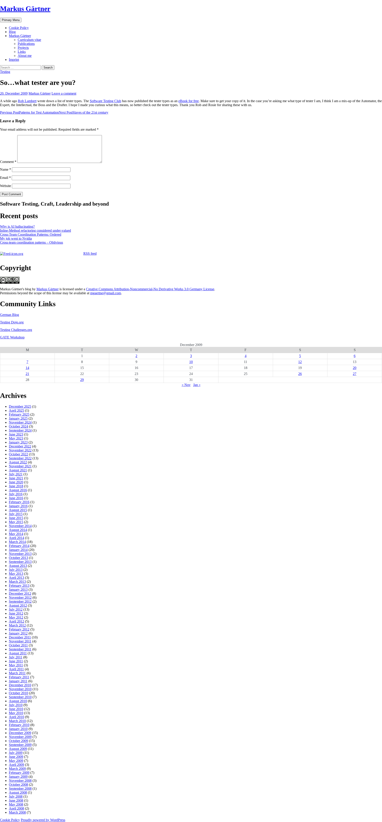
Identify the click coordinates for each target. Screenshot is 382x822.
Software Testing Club (105, 101)
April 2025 (16, 410)
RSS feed (90, 253)
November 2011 (20, 641)
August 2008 (18, 792)
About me (25, 55)
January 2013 (18, 589)
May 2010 (16, 713)
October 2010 (18, 693)
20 (354, 368)
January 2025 (18, 418)
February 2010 (19, 725)
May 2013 (16, 573)
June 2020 (16, 482)
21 (27, 374)
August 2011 (18, 653)
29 (82, 380)
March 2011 (17, 673)
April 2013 (16, 577)
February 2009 (19, 772)
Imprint (14, 59)
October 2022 (18, 454)
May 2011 (16, 665)
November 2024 (20, 422)
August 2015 (18, 510)
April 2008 (16, 808)
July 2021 (16, 474)
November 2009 (20, 737)
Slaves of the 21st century (83, 112)
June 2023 (16, 434)
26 (300, 374)
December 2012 (20, 593)
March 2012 (17, 625)
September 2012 (20, 601)
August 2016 (18, 490)
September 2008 (20, 788)
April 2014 (16, 538)
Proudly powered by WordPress (43, 820)
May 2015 (16, 522)
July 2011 (15, 657)
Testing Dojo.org (12, 322)
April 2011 (16, 669)
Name (5, 169)
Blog (12, 32)
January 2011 (18, 681)
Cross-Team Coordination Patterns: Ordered (30, 234)
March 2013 (17, 581)
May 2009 (16, 761)
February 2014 (19, 546)
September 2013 (20, 562)
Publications (26, 44)
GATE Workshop (12, 337)
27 (354, 374)
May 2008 (16, 804)
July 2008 (16, 796)
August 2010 (18, 701)
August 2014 (18, 530)
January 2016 (18, 506)
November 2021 (20, 466)
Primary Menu (11, 20)
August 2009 (18, 749)
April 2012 (16, 621)
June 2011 (16, 661)
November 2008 (20, 780)
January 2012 (18, 633)
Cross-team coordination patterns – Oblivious (31, 242)
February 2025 (19, 414)
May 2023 (16, 438)
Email (5, 178)
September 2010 (20, 697)
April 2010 (16, 717)
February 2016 (19, 502)
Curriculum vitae (29, 40)
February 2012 (19, 629)
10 (191, 362)
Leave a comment (64, 93)
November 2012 (20, 597)
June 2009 (16, 757)
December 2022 (20, 446)
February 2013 (19, 585)
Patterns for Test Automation (29, 112)
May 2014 (16, 534)
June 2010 (16, 709)
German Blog (9, 315)
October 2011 (18, 645)
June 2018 (16, 486)
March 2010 (17, 721)
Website (5, 186)
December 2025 (20, 406)
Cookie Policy (19, 28)
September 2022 (20, 458)
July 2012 (16, 609)
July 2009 (16, 753)
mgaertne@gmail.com (105, 293)
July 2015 (16, 514)
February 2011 (19, 677)
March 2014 (17, 542)
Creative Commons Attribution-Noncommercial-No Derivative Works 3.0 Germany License (150, 289)
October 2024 (18, 426)
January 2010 (18, 729)
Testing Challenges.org (16, 330)
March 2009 (17, 768)
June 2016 (16, 498)
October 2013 (18, 558)
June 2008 (16, 800)
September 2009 (20, 745)
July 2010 (16, 705)
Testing (5, 72)
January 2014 (18, 550)
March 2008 (17, 812)
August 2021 (18, 470)
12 (300, 362)
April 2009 (16, 765)
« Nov (186, 385)
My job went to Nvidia (16, 238)
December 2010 (20, 685)
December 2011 (20, 637)
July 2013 (16, 570)
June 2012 (16, 613)
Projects (23, 48)
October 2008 (18, 784)
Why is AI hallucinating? (17, 226)
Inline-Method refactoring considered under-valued (35, 230)
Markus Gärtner (25, 9)
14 (27, 368)
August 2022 (18, 462)
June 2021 (16, 478)
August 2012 (18, 605)
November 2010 (20, 689)
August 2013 (18, 566)
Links (22, 52)
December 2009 (20, 733)
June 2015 (16, 518)
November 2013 (20, 554)
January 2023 (18, 442)
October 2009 (18, 741)
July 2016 (16, 494)
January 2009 (18, 776)
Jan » (197, 385)
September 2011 (20, 649)
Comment (8, 162)
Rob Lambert (27, 101)
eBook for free (188, 101)
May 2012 (16, 617)
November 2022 (20, 450)
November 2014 (20, 526)
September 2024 (20, 430)
